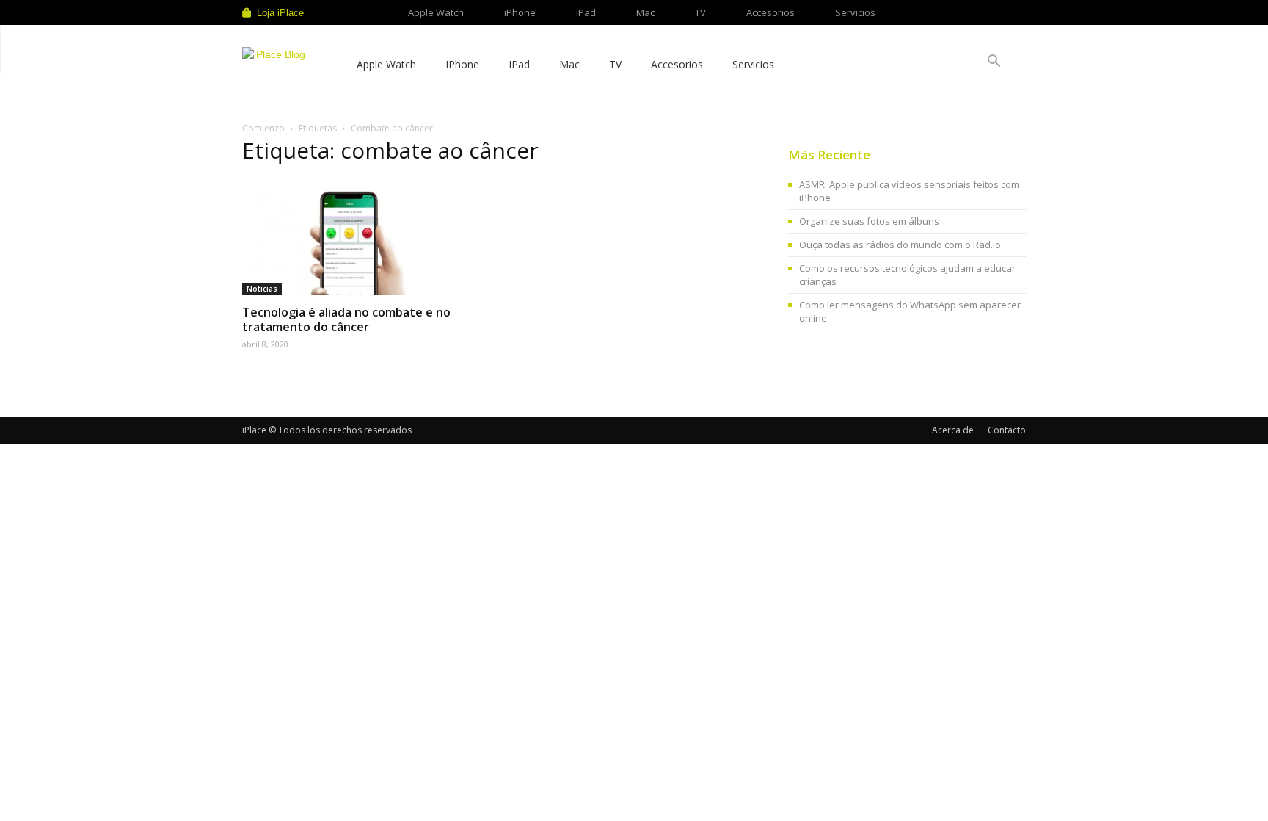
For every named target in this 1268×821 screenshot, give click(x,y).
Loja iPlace (280, 12)
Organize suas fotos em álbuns (869, 221)
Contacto (1007, 430)
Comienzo (263, 128)
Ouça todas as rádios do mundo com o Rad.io (900, 244)
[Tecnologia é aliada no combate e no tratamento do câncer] (361, 236)
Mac (645, 12)
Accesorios (770, 12)
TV (700, 12)
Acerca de (953, 430)
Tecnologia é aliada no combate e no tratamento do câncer (346, 319)
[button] (993, 63)
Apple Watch (436, 12)
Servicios (855, 12)
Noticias (262, 288)
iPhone (520, 12)
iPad (586, 12)
